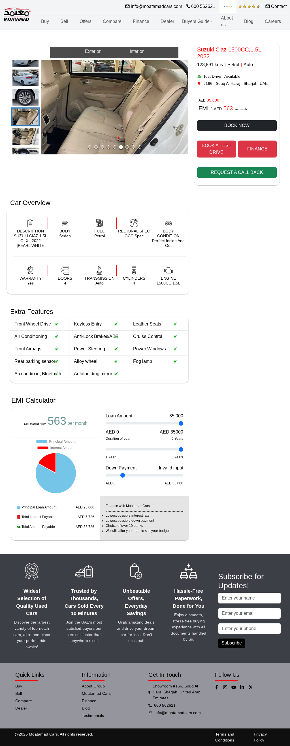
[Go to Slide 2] (96, 147)
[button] (114, 107)
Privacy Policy (260, 737)
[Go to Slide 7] (25, 136)
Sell (64, 21)
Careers (273, 21)
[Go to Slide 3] (102, 147)
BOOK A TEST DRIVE (216, 149)
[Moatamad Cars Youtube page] (235, 687)
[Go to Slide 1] (89, 147)
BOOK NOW (237, 125)
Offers (85, 21)
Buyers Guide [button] (196, 21)
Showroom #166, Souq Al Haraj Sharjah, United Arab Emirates (177, 692)
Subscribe (231, 643)
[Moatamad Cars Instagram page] (227, 687)
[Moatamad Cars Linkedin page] (244, 687)
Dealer (167, 21)
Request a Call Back (237, 172)
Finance (141, 21)
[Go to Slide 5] (25, 97)
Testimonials (93, 715)
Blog (248, 21)
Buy (45, 21)
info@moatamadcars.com (178, 712)
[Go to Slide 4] (25, 77)
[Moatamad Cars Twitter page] (252, 687)
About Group (93, 686)
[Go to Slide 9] (139, 147)
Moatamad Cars (96, 693)
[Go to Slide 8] (133, 147)
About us (227, 21)
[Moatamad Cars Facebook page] (218, 687)
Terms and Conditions (224, 737)
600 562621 (165, 705)
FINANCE (257, 148)
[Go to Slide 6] (25, 116)
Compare (112, 21)
